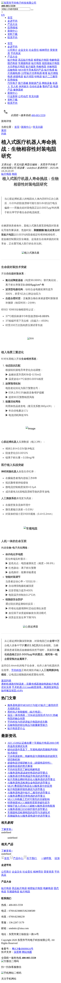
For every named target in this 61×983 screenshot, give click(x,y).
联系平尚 (13, 37)
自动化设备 (35, 86)
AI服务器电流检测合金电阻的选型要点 (29, 782)
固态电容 (13, 63)
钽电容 (38, 76)
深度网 (17, 952)
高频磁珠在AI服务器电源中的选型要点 (29, 815)
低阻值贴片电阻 (50, 63)
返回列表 (6, 680)
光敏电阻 (52, 66)
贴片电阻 (36, 63)
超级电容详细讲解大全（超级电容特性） (30, 762)
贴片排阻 (29, 76)
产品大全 (13, 24)
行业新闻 (13, 96)
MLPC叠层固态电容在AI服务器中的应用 (30, 786)
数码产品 (48, 86)
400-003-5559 (38, 115)
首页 (10, 17)
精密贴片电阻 (41, 60)
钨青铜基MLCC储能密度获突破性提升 (29, 802)
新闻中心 (13, 31)
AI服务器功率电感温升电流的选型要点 (29, 776)
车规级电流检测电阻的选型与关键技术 (29, 812)
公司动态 (23, 96)
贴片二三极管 (50, 76)
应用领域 (13, 27)
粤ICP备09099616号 (22, 948)
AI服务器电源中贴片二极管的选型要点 (29, 792)
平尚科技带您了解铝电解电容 (24, 769)
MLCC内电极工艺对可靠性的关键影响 (29, 799)
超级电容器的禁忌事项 (20, 766)
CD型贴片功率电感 (31, 73)
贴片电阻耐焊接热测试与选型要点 (26, 789)
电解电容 (54, 60)
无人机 (14, 86)
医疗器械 (23, 83)
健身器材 (18, 89)
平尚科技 (16, 670)
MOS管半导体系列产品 (31, 69)
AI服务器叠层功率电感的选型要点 (26, 796)
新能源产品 (35, 83)
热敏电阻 (41, 66)
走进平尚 (13, 21)
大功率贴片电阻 (16, 66)
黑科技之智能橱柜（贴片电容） (25, 711)
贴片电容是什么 (16, 728)
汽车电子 (13, 83)
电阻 (14, 174)
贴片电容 (13, 60)
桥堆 (44, 73)
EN (3, 15)
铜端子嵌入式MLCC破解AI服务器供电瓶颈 (31, 806)
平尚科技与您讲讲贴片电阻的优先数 (28, 721)
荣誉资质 (49, 871)
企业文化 (23, 50)
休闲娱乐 (24, 86)
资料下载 (13, 34)
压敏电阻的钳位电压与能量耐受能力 (28, 725)
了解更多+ (7, 829)
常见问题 (34, 96)
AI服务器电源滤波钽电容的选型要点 (28, 772)
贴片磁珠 (31, 66)
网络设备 (47, 83)
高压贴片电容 (25, 60)
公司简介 (13, 50)
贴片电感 (49, 69)
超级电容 (18, 76)
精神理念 (44, 50)
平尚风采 (16, 53)
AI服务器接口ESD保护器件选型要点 (28, 809)
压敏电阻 (13, 69)
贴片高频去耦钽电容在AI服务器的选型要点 (31, 779)
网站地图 (27, 952)
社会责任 (34, 50)
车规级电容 (24, 63)
